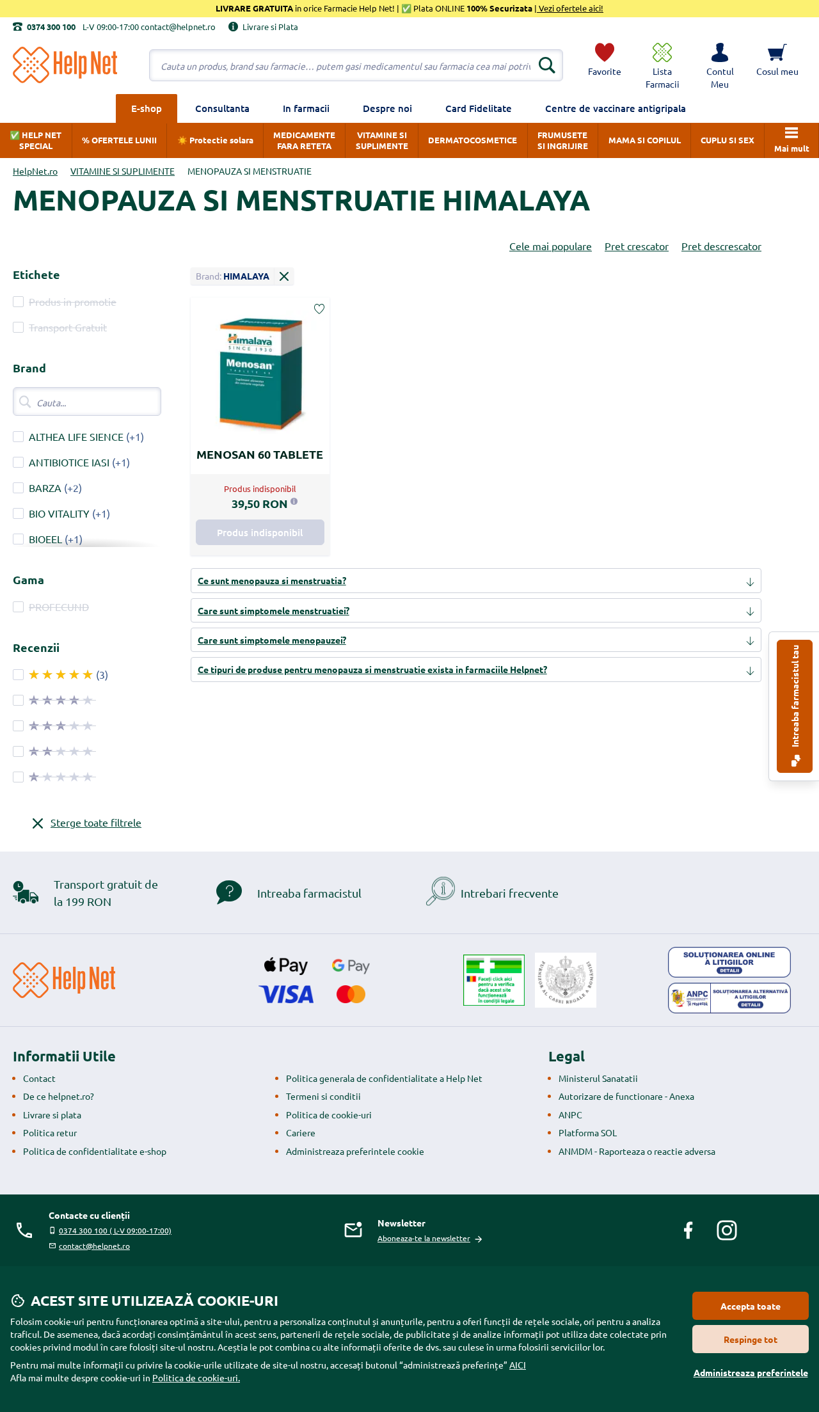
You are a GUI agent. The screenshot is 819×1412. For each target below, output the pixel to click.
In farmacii (306, 108)
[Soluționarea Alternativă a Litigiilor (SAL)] (729, 998)
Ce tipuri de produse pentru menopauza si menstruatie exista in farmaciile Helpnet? (372, 669)
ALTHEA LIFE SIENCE (76, 436)
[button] (720, 65)
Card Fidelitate (478, 108)
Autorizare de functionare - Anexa (626, 1096)
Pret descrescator (721, 245)
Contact (39, 1078)
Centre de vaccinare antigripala (615, 108)
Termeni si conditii (323, 1096)
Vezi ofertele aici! (570, 8)
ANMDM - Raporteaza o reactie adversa (637, 1151)
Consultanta (222, 108)
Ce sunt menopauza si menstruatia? (272, 580)
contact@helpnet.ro (94, 1246)
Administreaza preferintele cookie (355, 1151)
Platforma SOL (588, 1132)
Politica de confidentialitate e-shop (94, 1151)
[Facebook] (688, 1230)
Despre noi (387, 108)
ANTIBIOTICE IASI (69, 462)
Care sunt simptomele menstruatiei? (273, 610)
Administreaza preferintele (751, 1372)
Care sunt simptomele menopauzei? (272, 640)
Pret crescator (637, 245)
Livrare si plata (52, 1114)
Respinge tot (750, 1339)
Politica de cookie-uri (329, 1114)
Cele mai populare (550, 245)
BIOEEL (45, 538)
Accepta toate (750, 1306)
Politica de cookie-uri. (196, 1377)
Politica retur (50, 1132)
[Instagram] (727, 1230)
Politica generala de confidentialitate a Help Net (384, 1078)
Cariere (300, 1132)
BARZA (45, 487)
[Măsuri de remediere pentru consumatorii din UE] (729, 962)
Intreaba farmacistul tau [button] (794, 697)
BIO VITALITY (59, 513)
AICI (517, 1364)
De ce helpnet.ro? (58, 1096)
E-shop (146, 108)
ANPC (570, 1114)
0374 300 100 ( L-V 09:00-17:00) (115, 1230)
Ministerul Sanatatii (598, 1078)
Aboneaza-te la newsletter (424, 1238)
